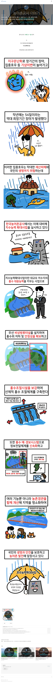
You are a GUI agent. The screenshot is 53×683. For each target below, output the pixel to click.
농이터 (4, 665)
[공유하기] (6, 623)
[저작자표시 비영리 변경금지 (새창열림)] (14, 623)
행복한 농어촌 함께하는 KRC (7, 666)
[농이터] (3, 1)
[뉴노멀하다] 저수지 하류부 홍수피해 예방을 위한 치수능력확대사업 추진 (13, 628)
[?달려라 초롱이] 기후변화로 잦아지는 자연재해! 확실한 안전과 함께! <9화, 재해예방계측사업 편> (16, 631)
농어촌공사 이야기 (5, 626)
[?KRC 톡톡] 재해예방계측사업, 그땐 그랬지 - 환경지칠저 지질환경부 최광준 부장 (14, 630)
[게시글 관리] (7, 623)
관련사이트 (2, 676)
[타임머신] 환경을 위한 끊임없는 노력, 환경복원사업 (10, 629)
